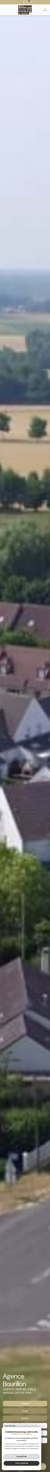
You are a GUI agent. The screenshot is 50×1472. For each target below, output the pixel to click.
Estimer (25, 1418)
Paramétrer (21, 1456)
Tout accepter (21, 1463)
